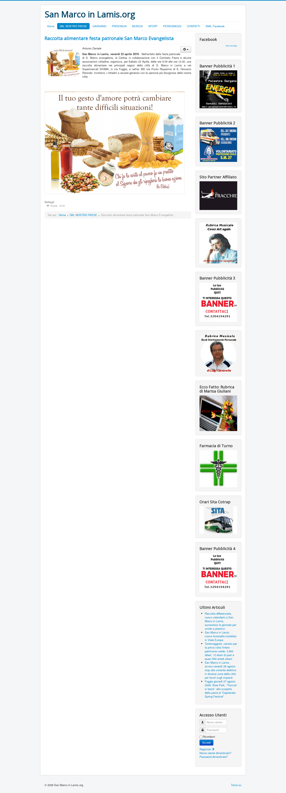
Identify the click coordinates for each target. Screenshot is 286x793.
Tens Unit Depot (231, 46)
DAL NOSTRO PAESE (73, 26)
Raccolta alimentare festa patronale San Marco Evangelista (109, 38)
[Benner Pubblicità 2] (218, 144)
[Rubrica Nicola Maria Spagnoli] (218, 243)
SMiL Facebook (215, 26)
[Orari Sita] (218, 519)
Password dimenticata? (214, 757)
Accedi (206, 742)
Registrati (206, 749)
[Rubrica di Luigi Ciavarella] (218, 353)
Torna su (236, 785)
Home (50, 26)
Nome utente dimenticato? (215, 753)
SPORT (153, 26)
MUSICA (137, 26)
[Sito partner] (218, 195)
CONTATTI (193, 26)
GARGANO (99, 26)
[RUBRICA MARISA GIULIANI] (218, 413)
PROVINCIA (119, 26)
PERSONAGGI (172, 26)
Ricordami (209, 737)
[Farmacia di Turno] (218, 468)
